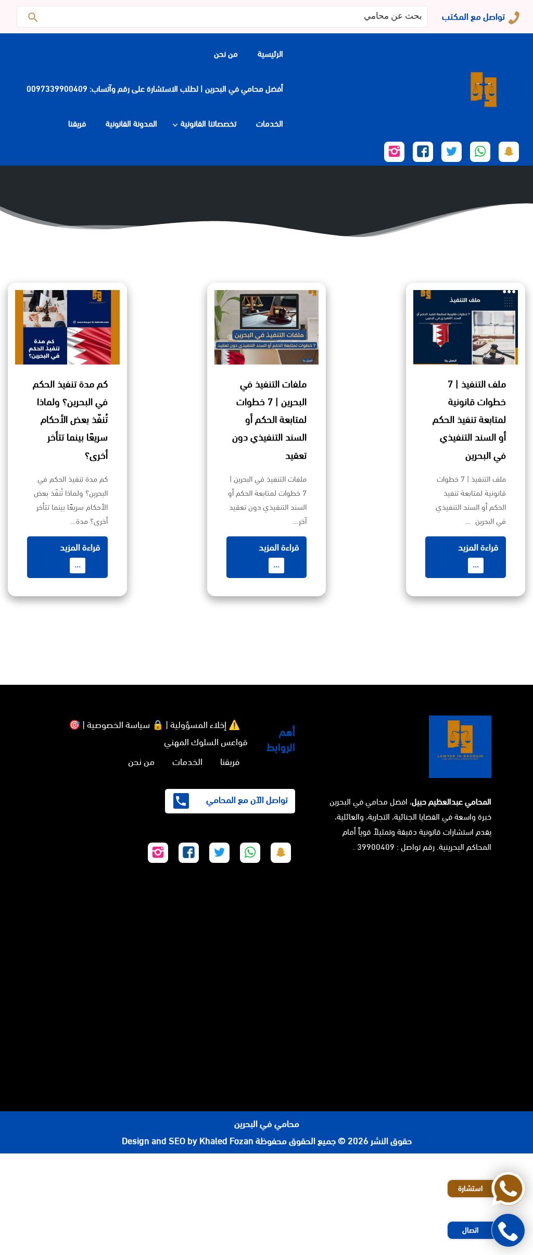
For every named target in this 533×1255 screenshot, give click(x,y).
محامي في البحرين (266, 1124)
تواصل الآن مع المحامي (246, 800)
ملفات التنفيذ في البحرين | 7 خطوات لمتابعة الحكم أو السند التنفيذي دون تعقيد (269, 420)
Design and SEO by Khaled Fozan (187, 1141)
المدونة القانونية (131, 124)
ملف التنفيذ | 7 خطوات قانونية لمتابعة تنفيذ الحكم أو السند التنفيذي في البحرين (469, 420)
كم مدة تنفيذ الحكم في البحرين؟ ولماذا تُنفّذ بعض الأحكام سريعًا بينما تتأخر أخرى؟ (70, 420)
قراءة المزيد (478, 556)
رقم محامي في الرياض (493, 1162)
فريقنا (77, 124)
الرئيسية (270, 54)
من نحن (226, 54)
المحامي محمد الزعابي (493, 1212)
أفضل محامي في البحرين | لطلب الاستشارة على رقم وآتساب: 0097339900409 (155, 89)
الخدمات (269, 124)
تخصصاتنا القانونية (208, 124)
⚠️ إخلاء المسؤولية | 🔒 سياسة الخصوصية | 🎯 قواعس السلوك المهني (158, 733)
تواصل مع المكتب (473, 16)
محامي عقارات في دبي (389, 1246)
